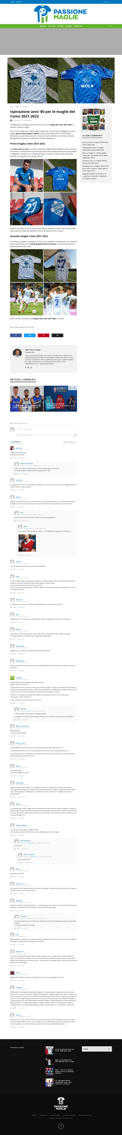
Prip (31, 528)
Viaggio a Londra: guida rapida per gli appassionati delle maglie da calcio (94, 155)
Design (60, 26)
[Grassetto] (18, 435)
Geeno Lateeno (30, 843)
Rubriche (78, 26)
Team (12, 2)
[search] (109, 1049)
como (12, 327)
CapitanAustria (34, 856)
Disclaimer (55, 1115)
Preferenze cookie (17, 1047)
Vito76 (18, 1015)
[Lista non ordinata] (28, 435)
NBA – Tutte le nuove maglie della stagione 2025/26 (64, 1071)
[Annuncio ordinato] (25, 435)
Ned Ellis (29, 918)
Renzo (28, 514)
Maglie (43, 26)
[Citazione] (30, 435)
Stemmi (68, 26)
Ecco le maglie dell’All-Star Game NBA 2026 (65, 1050)
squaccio (29, 466)
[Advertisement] (61, 41)
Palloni (51, 26)
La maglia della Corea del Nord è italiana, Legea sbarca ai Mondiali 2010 (95, 168)
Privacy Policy (85, 1115)
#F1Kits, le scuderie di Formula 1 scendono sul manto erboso (94, 176)
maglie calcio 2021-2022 (27, 327)
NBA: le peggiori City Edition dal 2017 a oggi (64, 1060)
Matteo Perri (17, 120)
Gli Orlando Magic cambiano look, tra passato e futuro (63, 1082)
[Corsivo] (20, 435)
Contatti (18, 2)
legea (17, 327)
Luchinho (29, 711)
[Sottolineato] (23, 435)
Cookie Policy (70, 1115)
